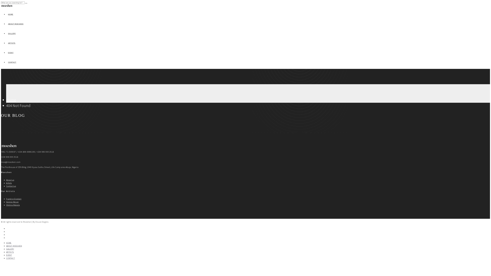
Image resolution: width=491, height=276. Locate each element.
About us (10, 180)
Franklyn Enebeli (13, 199)
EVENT (11, 52)
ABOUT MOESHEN (15, 24)
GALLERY (12, 33)
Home (11, 99)
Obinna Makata (13, 205)
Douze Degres (42, 222)
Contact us (11, 186)
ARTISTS (11, 43)
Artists (9, 183)
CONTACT (12, 62)
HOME (10, 14)
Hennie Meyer (12, 202)
